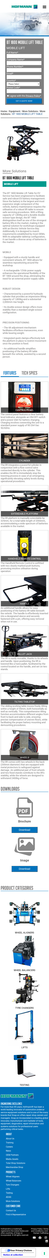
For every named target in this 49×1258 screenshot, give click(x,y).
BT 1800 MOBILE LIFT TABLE (27, 114)
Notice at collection (13, 1254)
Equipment (14, 111)
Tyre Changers (24, 1008)
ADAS (8, 1197)
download (24, 829)
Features (9, 372)
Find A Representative (16, 1214)
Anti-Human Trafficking (40, 1232)
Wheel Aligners (24, 932)
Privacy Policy (33, 95)
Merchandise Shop (14, 1167)
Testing (24, 1085)
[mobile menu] (44, 7)
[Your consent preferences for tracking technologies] (44, 1253)
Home (4, 111)
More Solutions (30, 111)
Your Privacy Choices (21, 1250)
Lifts (24, 1047)
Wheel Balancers (24, 970)
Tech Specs (29, 372)
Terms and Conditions (39, 1230)
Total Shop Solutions (15, 1163)
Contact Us (11, 1210)
